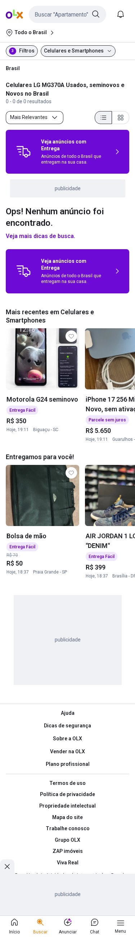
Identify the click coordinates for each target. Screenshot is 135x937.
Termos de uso (67, 783)
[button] (67, 14)
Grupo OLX (67, 840)
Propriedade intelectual (67, 806)
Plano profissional (68, 764)
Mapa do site (67, 817)
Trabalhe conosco (68, 828)
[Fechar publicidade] (7, 866)
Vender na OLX (67, 751)
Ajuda (68, 713)
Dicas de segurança (67, 725)
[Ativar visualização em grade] (120, 117)
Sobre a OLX (67, 738)
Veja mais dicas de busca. (40, 236)
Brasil (13, 68)
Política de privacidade (67, 794)
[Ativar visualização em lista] (103, 117)
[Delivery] (23, 151)
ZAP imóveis (68, 851)
